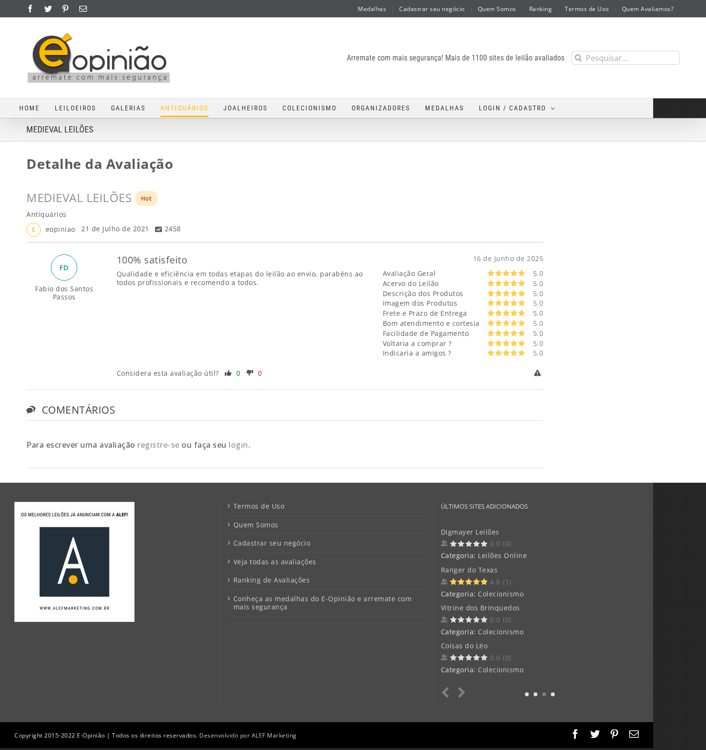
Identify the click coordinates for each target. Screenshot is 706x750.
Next (459, 692)
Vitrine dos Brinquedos (480, 607)
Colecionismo (500, 593)
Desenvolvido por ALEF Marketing (248, 735)
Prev (447, 692)
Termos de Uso (259, 506)
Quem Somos (256, 525)
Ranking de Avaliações (271, 580)
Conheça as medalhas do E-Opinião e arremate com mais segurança (322, 603)
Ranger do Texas (469, 569)
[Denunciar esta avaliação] (539, 373)
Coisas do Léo (464, 645)
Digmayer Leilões (470, 531)
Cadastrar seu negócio (272, 543)
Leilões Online (502, 555)
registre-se (158, 445)
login (238, 445)
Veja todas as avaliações (274, 562)
